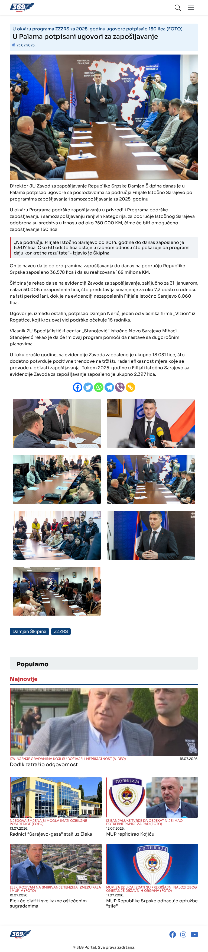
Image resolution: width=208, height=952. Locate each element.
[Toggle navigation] (191, 7)
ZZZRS (61, 631)
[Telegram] (109, 387)
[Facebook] (77, 387)
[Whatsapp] (98, 387)
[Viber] (120, 387)
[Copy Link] (130, 387)
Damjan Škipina (29, 631)
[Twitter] (88, 387)
